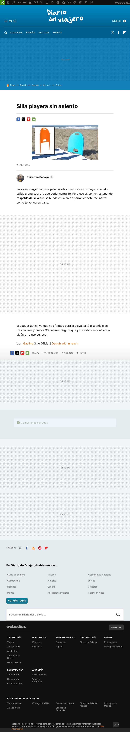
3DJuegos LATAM (40, 703)
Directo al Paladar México (88, 704)
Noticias (44, 32)
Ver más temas (17, 600)
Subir (114, 627)
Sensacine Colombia (61, 709)
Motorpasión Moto (113, 646)
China (58, 85)
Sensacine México (65, 703)
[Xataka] (2, 2)
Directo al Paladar (88, 642)
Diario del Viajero (65, 16)
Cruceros (92, 586)
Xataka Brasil (13, 707)
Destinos (11, 586)
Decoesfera (13, 679)
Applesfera (12, 651)
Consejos (16, 32)
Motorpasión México (110, 704)
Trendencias (13, 674)
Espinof (59, 646)
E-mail (34, 119)
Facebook (118, 32)
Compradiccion (14, 683)
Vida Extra (37, 646)
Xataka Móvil (13, 646)
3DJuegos (37, 642)
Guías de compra (16, 574)
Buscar (118, 614)
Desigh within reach (65, 343)
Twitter (112, 32)
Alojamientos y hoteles (99, 574)
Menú (12, 21)
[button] (39, 177)
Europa (57, 32)
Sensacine (61, 642)
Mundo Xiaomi (14, 662)
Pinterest (39, 547)
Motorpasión (110, 642)
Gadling (28, 343)
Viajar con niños (96, 592)
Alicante (47, 85)
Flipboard (124, 32)
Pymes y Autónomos (37, 680)
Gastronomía (13, 580)
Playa (12, 85)
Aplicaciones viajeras (58, 592)
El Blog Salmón (39, 674)
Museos (52, 574)
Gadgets (68, 352)
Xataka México (14, 703)
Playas (82, 352)
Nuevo (116, 21)
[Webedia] (16, 626)
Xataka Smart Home (13, 656)
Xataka (10, 642)
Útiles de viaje (51, 352)
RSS (33, 547)
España (30, 32)
